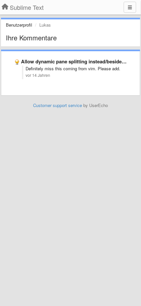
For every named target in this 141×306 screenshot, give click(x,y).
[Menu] (130, 7)
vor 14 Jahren (38, 75)
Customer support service (57, 105)
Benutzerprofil (19, 25)
